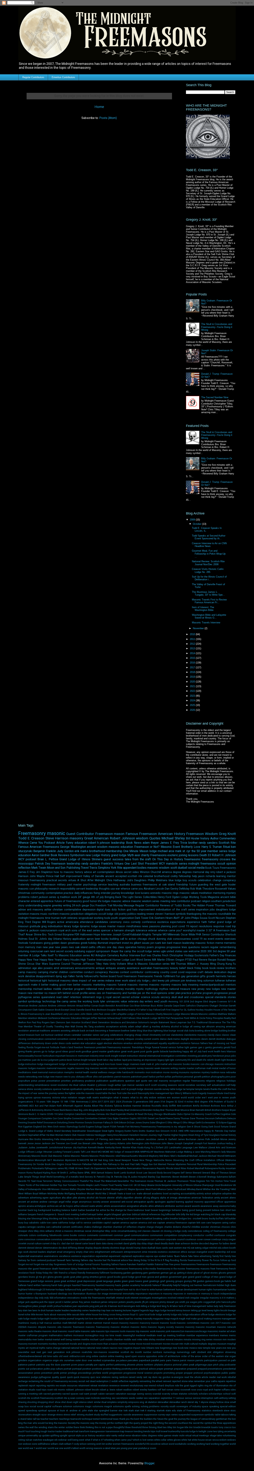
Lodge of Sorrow (136, 1014)
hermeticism (209, 1285)
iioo (70, 1293)
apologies (160, 1201)
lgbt (167, 1059)
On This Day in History (167, 859)
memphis (69, 1072)
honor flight (93, 1289)
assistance (133, 968)
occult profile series (84, 993)
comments (92, 1235)
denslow (30, 976)
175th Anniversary (79, 1101)
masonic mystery (159, 984)
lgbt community (178, 1059)
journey (115, 893)
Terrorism (48, 1181)
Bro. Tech (48, 934)
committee (76, 972)
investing (192, 1055)
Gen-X (190, 1126)
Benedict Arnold (114, 1005)
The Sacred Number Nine (214, 397)
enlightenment (102, 1251)
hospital (118, 1289)
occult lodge (105, 913)
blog (139, 1030)
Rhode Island (173, 1168)
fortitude (54, 1047)
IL (19, 1014)
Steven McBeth (180, 1176)
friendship (182, 884)
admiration (24, 968)
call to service (83, 1222)
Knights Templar (152, 934)
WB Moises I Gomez (58, 1189)
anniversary (67, 968)
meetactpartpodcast (212, 984)
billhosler (170, 1214)
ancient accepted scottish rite (123, 876)
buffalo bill (222, 1218)
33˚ (210, 930)
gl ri (45, 1276)
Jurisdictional (56, 1147)
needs (21, 1076)
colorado (23, 1235)
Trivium (104, 1185)
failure (184, 1256)
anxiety (121, 968)
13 (61, 1101)
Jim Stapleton (44, 872)
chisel (145, 1034)
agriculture (55, 1197)
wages (82, 1097)
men (39, 947)
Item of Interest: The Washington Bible (203, 609)
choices (225, 1226)
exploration (139, 1256)
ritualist (91, 1085)
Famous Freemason (141, 834)
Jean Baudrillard (53, 1014)
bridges (183, 1218)
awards (196, 1206)
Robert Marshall (195, 1168)
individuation (55, 926)
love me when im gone (101, 1318)
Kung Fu (148, 1147)
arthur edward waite (84, 1206)
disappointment (45, 976)
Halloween (86, 934)
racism (205, 947)
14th (66, 1101)
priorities (66, 1080)
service (102, 884)
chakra (87, 1226)
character (24, 901)
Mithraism (230, 1155)
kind (159, 1306)
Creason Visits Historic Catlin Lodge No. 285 (208, 570)
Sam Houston (73, 1022)
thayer (115, 951)
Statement (163, 1022)
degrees (187, 872)
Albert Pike (98, 1105)
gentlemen (154, 1272)
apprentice (230, 1201)
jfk (143, 1302)
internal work (123, 1297)
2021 (193, 686)
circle (114, 1231)
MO (165, 934)
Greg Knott (227, 834)
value (124, 1001)
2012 (193, 643)
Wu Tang (89, 1026)
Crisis (72, 1009)
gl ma (39, 1276)
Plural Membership (207, 1164)
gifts (202, 976)
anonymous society (89, 1201)
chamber (107, 1226)
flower (205, 1260)
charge (150, 1226)
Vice (44, 1189)
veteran (152, 930)
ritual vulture (79, 1085)
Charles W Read (134, 1114)
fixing (97, 893)
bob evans (80, 1218)
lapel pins (127, 1059)
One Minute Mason (135, 851)
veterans (72, 918)
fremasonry (222, 1268)
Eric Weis (48, 1126)
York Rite (116, 867)
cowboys (216, 1239)
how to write (148, 1289)
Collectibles (150, 897)
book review (217, 968)
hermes (198, 1285)
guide (149, 1051)
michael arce (166, 851)
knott (99, 1059)
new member (36, 993)
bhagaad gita (119, 1214)
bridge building (219, 1030)
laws (34, 1310)
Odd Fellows (129, 1018)
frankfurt (141, 1264)
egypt (100, 1043)
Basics (69, 1110)
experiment (114, 1256)
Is (43, 1014)
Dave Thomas (197, 1118)
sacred (125, 997)
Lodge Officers (26, 1151)
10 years (40, 1101)
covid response (187, 972)
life (100, 901)
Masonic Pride (97, 1155)
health (217, 1051)
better (133, 1030)
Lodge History (101, 855)
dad (63, 1243)
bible (233, 897)
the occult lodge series (146, 951)
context (124, 972)
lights (217, 1310)
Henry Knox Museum (118, 1135)
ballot (74, 1210)
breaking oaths (161, 1218)
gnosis (37, 1051)
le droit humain (46, 1310)
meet (34, 1072)
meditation (205, 893)
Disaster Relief (35, 1122)
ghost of (198, 1272)
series (52, 897)
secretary (201, 1085)
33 (209, 855)
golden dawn (59, 943)
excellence (64, 1256)
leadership (118, 842)
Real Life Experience (95, 1168)
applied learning (175, 1201)
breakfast (147, 1218)
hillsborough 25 (36, 1289)
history (204, 838)
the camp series (67, 1001)
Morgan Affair (89, 1018)
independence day (28, 1297)
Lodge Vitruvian (43, 1151)
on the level (149, 993)
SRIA (93, 1172)
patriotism (136, 1076)
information (60, 1297)
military (61, 884)
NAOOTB (84, 1160)
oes (99, 993)
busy (20, 1222)
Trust (111, 1185)
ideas (75, 980)
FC (137, 1009)
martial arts (166, 1064)
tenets (206, 1089)
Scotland (86, 1022)
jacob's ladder (63, 1302)
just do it (104, 1306)
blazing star (24, 1218)
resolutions (205, 926)
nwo (71, 947)
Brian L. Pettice (47, 859)
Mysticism (70, 1160)
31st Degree (167, 1101)
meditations (24, 1072)
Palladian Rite (100, 1164)
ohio (95, 1076)
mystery (231, 893)
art (94, 872)
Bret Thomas (167, 1110)
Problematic (24, 1168)
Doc (92, 905)
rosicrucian (36, 951)
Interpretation (67, 1139)
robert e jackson (226, 872)
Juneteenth (42, 1147)
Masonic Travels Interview (206, 622)
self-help (231, 1085)
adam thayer (151, 842)
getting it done (185, 1272)
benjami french (36, 1214)
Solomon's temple (148, 1022)
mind (101, 989)
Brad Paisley (117, 1110)
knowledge (127, 893)
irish (187, 1297)
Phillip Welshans (157, 880)
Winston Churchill (150, 872)
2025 (193, 705)
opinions (162, 993)
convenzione (113, 1239)
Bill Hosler (193, 838)
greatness (74, 943)
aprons (22, 1206)
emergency (69, 1251)
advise (22, 909)
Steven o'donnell (197, 1176)
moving (174, 1072)
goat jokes (76, 1276)
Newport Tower (130, 1160)
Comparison (34, 1118)
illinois (119, 872)
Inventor (79, 1139)
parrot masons (122, 1076)
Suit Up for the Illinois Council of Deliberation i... (209, 578)
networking (31, 1076)
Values (232, 888)
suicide (158, 1089)
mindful (109, 989)
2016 (193, 662)
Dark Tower (142, 918)
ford (233, 1260)
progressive (221, 993)
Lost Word (91, 1151)
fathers (204, 1043)
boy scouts (189, 880)
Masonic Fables (61, 1155)
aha (64, 1197)
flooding (174, 1260)
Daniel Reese (166, 1118)
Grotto (142, 1130)
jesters (122, 1302)
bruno (205, 1218)
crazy (225, 1239)
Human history (228, 1135)
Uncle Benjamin (163, 1185)
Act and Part (42, 1105)
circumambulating (127, 1231)
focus (216, 1260)
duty (114, 909)
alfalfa (119, 1197)
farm (68, 1260)
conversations (128, 1239)
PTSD (188, 959)
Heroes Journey (148, 1135)
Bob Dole (105, 1110)
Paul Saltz (135, 1164)
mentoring (219, 893)
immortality (129, 1293)
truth (63, 918)
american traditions (40, 1030)
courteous (190, 1239)
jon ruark (155, 943)
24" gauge (84, 897)
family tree (230, 1256)
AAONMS (23, 1105)
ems (91, 1251)
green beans (135, 1281)
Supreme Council (59, 963)
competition (170, 1235)
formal (88, 1264)
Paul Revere (200, 959)
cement (66, 1226)
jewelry (130, 1302)
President (151, 863)
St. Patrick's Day (102, 1176)
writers (149, 1001)
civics (126, 922)
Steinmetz (166, 1176)
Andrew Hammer (132, 1105)
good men (141, 1276)
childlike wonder (200, 1226)
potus (34, 1080)
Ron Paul (31, 1022)
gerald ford (230, 1047)
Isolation (89, 1139)
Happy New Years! (51, 959)
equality (163, 1043)
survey (165, 1089)
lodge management (47, 1064)
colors (32, 1235)
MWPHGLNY (146, 1151)
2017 (193, 667)
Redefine (121, 1168)
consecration (43, 1239)
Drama (131, 1009)
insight (114, 1055)
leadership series (79, 1310)
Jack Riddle (128, 1139)
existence (76, 1256)
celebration (204, 880)
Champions (202, 1005)
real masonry (161, 1080)
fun (178, 976)
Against (78, 1105)
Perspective (177, 1018)
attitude (75, 1030)
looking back (97, 1064)
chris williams (46, 1231)
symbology (34, 1001)
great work (127, 1051)
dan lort (70, 1243)
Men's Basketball (180, 1155)
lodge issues (98, 926)
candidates (101, 922)
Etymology (72, 1126)
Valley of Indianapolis (29, 1189)
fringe (148, 1047)
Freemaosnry (228, 867)
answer (105, 1201)
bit (212, 1214)
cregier (232, 1239)
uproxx (28, 1097)
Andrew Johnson (57, 1005)
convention (62, 1039)
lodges (106, 901)
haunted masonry (105, 1285)
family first (218, 1256)
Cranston (124, 1118)
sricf (123, 1089)
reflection (24, 867)
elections (118, 1043)
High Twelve (164, 1135)
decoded (204, 1243)
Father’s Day (217, 955)
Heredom (134, 1135)
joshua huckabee (63, 1306)
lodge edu (176, 1314)
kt (171, 1306)
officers (101, 947)
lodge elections (216, 1314)
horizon (104, 1289)
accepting (174, 1193)
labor (175, 1306)
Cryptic (133, 1118)
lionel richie (24, 1314)
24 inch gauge (80, 905)
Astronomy (38, 1110)
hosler (232, 884)
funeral (155, 1047)
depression (89, 909)
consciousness (182, 938)
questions (194, 947)
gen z (201, 1047)
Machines (159, 1151)
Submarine (222, 1176)
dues (107, 909)
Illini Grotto (35, 1139)
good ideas (61, 1051)
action (208, 1193)
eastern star (78, 1043)
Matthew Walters (227, 1014)
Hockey (200, 1009)
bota (191, 1030)
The (224, 1022)
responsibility (67, 888)
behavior (176, 1210)
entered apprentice (42, 901)
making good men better (65, 984)
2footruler (127, 1101)
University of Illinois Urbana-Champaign (193, 1185)
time (47, 918)
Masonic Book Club (41, 1155)
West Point (151, 1189)
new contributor (180, 901)
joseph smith (46, 1306)
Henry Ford (164, 897)
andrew (34, 1201)
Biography (94, 1110)
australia (125, 884)
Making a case (192, 1151)
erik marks (81, 851)
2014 (193, 653)
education (81, 842)
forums (96, 1264)
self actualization (216, 1085)
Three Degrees (197, 1181)
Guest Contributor (80, 834)
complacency (185, 1235)
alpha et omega (168, 1197)
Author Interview (130, 955)
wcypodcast (85, 918)
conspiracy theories (107, 972)
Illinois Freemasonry (31, 1014)
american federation (202, 1197)
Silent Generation (100, 1022)
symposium (103, 951)
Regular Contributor (147, 905)
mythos (163, 989)
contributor (137, 972)
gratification (113, 1051)
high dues (230, 1285)
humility (232, 1289)
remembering (228, 947)
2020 (193, 681)
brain (132, 1218)
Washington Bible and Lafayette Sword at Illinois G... (209, 616)
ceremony (115, 922)
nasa (222, 1072)
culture (38, 1243)
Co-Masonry (197, 1114)
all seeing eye (197, 1026)
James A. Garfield (167, 1139)
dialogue (231, 1039)
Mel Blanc (164, 1155)
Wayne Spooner (136, 1189)
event (211, 938)
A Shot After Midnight (91, 880)
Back (62, 1110)
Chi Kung (148, 1114)
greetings (154, 1281)
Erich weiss (59, 1126)
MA (154, 959)
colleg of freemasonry (215, 1231)
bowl (126, 1218)
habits (228, 1281)
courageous (107, 1039)
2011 (193, 639)
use (185, 951)
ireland (180, 1297)
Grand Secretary (62, 1130)
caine (54, 1222)
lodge (153, 851)
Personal (191, 1164)
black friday (194, 968)
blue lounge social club (176, 1030)
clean (233, 1034)
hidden (220, 1285)
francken (131, 1264)
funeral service (168, 1047)
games (193, 1047)
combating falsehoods (49, 1235)
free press (174, 1264)
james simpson (109, 1302)
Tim (208, 1181)
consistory (56, 1239)
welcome (194, 951)
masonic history (73, 872)
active (60, 922)
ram (150, 1080)
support (90, 951)
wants (95, 1097)
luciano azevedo (151, 893)
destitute (221, 1039)
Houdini (208, 1009)
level (204, 1310)
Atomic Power (51, 1110)
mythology (151, 989)
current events (151, 1039)
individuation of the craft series (175, 909)
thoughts (104, 888)
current (46, 1243)
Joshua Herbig (225, 1143)
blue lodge (175, 880)
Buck (31, 1114)
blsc (65, 1218)
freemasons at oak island (159, 884)
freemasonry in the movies (171, 1268)
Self (183, 1172)
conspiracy (229, 880)
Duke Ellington (157, 1122)
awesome (224, 1206)
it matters (229, 1297)
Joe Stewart (84, 1143)
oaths (92, 947)
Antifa (196, 1105)
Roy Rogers (43, 1022)
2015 (193, 658)
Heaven (81, 1135)
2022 (193, 691)
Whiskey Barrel (194, 1189)
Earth (198, 1122)
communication (35, 1039)
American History (171, 834)
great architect (68, 1281)
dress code (65, 1043)
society (38, 1089)
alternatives (184, 1197)
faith (204, 922)
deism (204, 1039)
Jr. (234, 1143)
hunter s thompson (36, 1293)
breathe (174, 1218)
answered (115, 1201)
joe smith (180, 1302)
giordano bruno (26, 1276)
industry (94, 1055)
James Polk (203, 1139)
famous (195, 1043)
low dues (119, 1318)
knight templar (88, 1059)
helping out (187, 1285)
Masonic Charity (154, 1014)
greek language (104, 1281)
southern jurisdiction (223, 901)
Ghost (197, 1126)
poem (150, 947)
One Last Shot (134, 863)
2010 (193, 634)
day (139, 1243)
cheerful (186, 1226)
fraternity (23, 884)
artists (107, 1206)
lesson (186, 1310)
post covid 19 (180, 926)
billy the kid (187, 1214)
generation (192, 976)
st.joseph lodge (134, 1089)
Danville (80, 1009)
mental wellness (98, 1072)
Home (99, 107)
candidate (97, 1222)
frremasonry (92, 1272)
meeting (165, 901)
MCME (105, 1151)
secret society (64, 951)
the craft (222, 1089)
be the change (115, 1210)
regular (214, 947)
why (146, 1097)
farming (76, 1260)
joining (183, 855)
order (171, 993)
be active (101, 1210)
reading (141, 913)
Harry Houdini (71, 959)
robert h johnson (99, 842)
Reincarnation (134, 1168)
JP (182, 918)
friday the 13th (50, 1272)
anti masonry (35, 909)
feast (233, 1043)
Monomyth (40, 1160)
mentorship (25, 989)
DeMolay (184, 888)
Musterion (58, 1160)
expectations (178, 922)
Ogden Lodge (180, 897)
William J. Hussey (198, 963)
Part (168, 1018)
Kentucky (110, 1147)
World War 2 (101, 1193)
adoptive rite (229, 1193)
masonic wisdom (158, 867)
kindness (191, 980)
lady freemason (227, 1306)
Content (102, 1118)
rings (99, 997)
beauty (174, 968)
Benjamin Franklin (44, 851)
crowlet (22, 1243)
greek (84, 943)
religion (206, 901)
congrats (231, 1235)
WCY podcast (27, 859)
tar (184, 1089)
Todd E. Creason (31, 838)
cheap (138, 1034)
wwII (210, 1097)
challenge (96, 1226)
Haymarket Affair (37, 1135)
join (183, 980)
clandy (210, 1034)
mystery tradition (210, 1072)
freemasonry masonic (119, 1047)
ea (205, 938)
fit (156, 1260)
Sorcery (89, 1176)
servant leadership (87, 888)
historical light (38, 980)
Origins (60, 1164)
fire (152, 1260)
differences (24, 1043)
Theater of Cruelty (43, 1026)
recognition (175, 1080)
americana (72, 922)
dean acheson (182, 1243)
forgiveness (60, 1264)
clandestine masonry (195, 1034)
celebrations (116, 1034)
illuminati (103, 943)
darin (98, 1243)
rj (103, 997)
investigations (159, 1297)
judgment (53, 1059)
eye (156, 1256)
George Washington (73, 847)
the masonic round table (94, 1093)
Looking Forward (62, 1151)
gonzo (102, 1276)
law (30, 1310)
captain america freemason (172, 1222)
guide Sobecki (160, 1051)
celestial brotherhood (156, 876)
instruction (132, 1055)
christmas (24, 893)
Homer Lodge (120, 959)
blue (145, 1030)
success (117, 859)
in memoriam (82, 1055)
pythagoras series (29, 997)
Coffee (216, 1114)
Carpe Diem (179, 1005)
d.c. (59, 1243)
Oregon (179, 959)
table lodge (176, 1089)
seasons (172, 1085)
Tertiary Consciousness (66, 1181)
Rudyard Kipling (42, 1172)
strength (130, 930)
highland (23, 1289)
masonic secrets (99, 1068)
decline (194, 1243)
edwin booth (229, 1247)
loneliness (84, 1064)
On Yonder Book (42, 1164)
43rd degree (201, 1101)
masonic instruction (225, 1064)
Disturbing (62, 1122)
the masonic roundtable (216, 913)
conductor (198, 1235)
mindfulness (133, 926)
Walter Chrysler (77, 1189)
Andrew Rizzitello (151, 1105)
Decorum (210, 1118)
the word (132, 1093)
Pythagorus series (54, 1168)
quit (138, 1080)
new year (48, 947)
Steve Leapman (178, 1022)
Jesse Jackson (42, 1143)
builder (232, 1218)
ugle (163, 951)
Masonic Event (170, 847)
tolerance (141, 930)
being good (188, 1210)
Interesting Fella (50, 1139)
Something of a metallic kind (68, 1176)
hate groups (64, 1285)
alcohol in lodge (180, 1026)
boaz (71, 1218)
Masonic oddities (208, 1014)
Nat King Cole (106, 1160)
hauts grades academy (127, 1285)
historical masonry (59, 980)
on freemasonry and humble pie (121, 993)
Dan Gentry (171, 888)
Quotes (154, 838)
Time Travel (230, 1181)
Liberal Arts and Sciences (222, 1147)
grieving (170, 1281)
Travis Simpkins (99, 867)
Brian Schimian (142, 1005)
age (34, 968)
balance (66, 1210)
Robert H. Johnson (224, 855)
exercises (230, 938)
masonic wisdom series (145, 901)
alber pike (71, 1197)
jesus (227, 1055)
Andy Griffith (169, 1105)
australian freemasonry (155, 968)
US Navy (141, 1185)
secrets (62, 880)
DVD (144, 1118)
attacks (144, 1206)
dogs (122, 1247)
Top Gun (62, 1185)
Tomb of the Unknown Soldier (41, 1185)
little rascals (73, 1314)
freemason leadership (65, 863)
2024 (193, 700)
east (171, 1247)
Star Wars (42, 963)
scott (154, 1085)
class (218, 1034)
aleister (111, 1197)
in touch (215, 1293)
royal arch (64, 930)
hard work (207, 1051)
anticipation (140, 1201)
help (194, 876)
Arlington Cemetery (107, 955)
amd (56, 968)
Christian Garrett (227, 1005)
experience (193, 922)
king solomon (205, 980)
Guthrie (191, 1009)
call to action (128, 938)
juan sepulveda (81, 1306)
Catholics (191, 1005)
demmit (22, 1247)
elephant (51, 1251)
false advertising (202, 1256)
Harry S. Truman (211, 847)
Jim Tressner (58, 1143)
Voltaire (121, 963)
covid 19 (197, 938)
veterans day (136, 1001)
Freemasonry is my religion (171, 1126)
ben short (225, 1210)
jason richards (206, 876)
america (167, 872)
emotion (138, 1043)
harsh (54, 1285)
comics (82, 1235)
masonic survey (135, 1068)
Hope (97, 934)
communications (140, 1235)
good (86, 901)
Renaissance (149, 1168)
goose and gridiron (157, 1276)
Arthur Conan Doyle (94, 1005)
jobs (233, 1055)
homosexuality (26, 1055)
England (37, 1126)
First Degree (172, 1009)
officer (88, 1076)
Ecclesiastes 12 (210, 1122)
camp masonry (27, 972)
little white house (89, 1314)
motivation (156, 1072)
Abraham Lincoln (154, 888)
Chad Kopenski (118, 1114)
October (197, 524)
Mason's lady (218, 1151)
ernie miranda (149, 1251)
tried (226, 1093)
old (116, 913)
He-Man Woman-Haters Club (61, 1135)
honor (93, 901)
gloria (50, 1276)
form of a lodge (75, 1264)
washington (106, 1097)
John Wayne (37, 876)
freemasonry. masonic (198, 1268)
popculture (24, 1080)
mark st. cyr (182, 851)
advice (88, 872)
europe (192, 1251)
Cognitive (225, 1114)
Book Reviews (60, 855)
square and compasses (107, 1089)
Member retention (27, 1018)
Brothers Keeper (220, 1110)
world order (194, 1097)
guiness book (212, 1281)
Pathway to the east (118, 1164)
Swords (22, 1181)
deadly (164, 1243)
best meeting (72, 1214)
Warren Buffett (102, 1189)
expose (149, 1256)
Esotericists (202, 955)
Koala (140, 1147)
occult (221, 863)
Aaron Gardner (41, 855)
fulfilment (104, 1272)
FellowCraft (159, 1009)
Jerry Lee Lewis (71, 1014)
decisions (195, 1039)
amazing (220, 1026)
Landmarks (175, 1147)
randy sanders (90, 863)
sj (58, 897)
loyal (127, 1318)
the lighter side (73, 1093)
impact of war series (92, 980)
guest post (139, 1051)
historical (23, 980)
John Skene (167, 1143)
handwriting (175, 1051)
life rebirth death (212, 1059)
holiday (92, 943)
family (79, 976)
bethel (83, 1214)
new (88, 855)
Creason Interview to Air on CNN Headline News (209, 545)
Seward (206, 1172)
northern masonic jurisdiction (66, 913)
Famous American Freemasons (38, 847)
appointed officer (214, 1201)
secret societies (186, 1085)
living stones (123, 1314)
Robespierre (211, 1168)
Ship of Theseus (220, 1172)
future (193, 884)
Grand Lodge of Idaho (41, 1130)
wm (169, 1097)
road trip (230, 926)
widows (161, 1097)
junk (97, 1306)
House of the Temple (224, 1009)
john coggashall (206, 1302)
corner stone (76, 1039)
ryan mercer (128, 1085)
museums (184, 1072)
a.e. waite (137, 1193)
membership (114, 851)
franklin (150, 1264)
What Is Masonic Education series (148, 963)
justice (62, 1059)
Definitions (221, 1118)
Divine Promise (76, 1122)
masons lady (179, 984)
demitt (212, 1039)
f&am (177, 1256)
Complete (46, 1118)
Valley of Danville (93, 876)
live (100, 1314)
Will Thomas (178, 963)
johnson (175, 980)
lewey (210, 1310)
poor (233, 1076)
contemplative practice (59, 893)
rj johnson (101, 1085)
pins (227, 1076)
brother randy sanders (203, 842)
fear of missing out (218, 1043)
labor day (108, 1059)
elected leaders (37, 1251)
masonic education (121, 847)
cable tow (45, 1222)
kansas (113, 1306)
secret (127, 872)
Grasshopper (94, 1130)
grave (57, 1281)
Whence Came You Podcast (36, 842)
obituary (80, 1076)
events (219, 938)
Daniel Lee (153, 1118)
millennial (91, 989)
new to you (69, 1076)
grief (162, 1281)
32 (176, 1101)
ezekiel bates (166, 1256)
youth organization (122, 918)
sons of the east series (86, 930)
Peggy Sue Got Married (153, 1164)
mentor (231, 876)
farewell (61, 1260)
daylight (185, 1039)
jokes (35, 1306)
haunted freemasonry (83, 1285)
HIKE (181, 1130)
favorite (98, 1260)
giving (47, 943)
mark (142, 1064)
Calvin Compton (65, 1114)
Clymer (187, 1114)
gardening (136, 1272)
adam (131, 1026)
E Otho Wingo (188, 1122)
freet (212, 1268)
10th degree (53, 1101)
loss (107, 1064)
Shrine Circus (26, 963)
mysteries (195, 1072)
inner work (121, 980)
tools (195, 1093)
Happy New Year (28, 959)
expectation (88, 1256)
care (203, 1222)
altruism (210, 1026)
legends (144, 1310)
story (21, 905)
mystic (140, 989)
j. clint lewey (157, 980)
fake (190, 1256)
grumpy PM (190, 1281)
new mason (56, 1076)
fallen (71, 976)
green (125, 1281)
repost (194, 926)
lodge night (43, 1318)
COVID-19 (52, 1114)
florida (29, 1047)
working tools (102, 918)
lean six (110, 1310)
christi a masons (64, 1231)
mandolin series (176, 863)
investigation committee (174, 1055)
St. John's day (43, 938)
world (184, 1097)
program (208, 993)
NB (91, 1160)
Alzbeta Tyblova (113, 1105)
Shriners (97, 859)
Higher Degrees (179, 1135)
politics (131, 913)
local (147, 1314)
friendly (81, 1272)
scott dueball (178, 867)
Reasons (111, 1168)
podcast (196, 901)
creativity (119, 1039)
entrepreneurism (132, 1251)
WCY (162, 863)
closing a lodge (172, 1231)
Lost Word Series (140, 959)
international (153, 1055)
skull (174, 997)
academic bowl (160, 1193)
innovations (73, 1297)
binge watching (202, 1214)
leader (57, 1310)
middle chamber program (69, 989)
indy (41, 1297)
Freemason (104, 834)
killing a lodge (148, 1306)
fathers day (87, 1260)
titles (177, 1093)
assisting (65, 1030)
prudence (90, 1080)
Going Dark (207, 1126)
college (232, 1231)
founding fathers (110, 1264)
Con (55, 1118)
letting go (196, 1310)
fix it (159, 1260)
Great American (96, 838)
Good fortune (221, 1126)
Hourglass (214, 1135)
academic (99, 1026)
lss (131, 1318)
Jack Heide (115, 1139)
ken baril (167, 943)
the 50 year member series (210, 851)
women (176, 1097)
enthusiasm (117, 1251)
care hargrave (213, 1222)
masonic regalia (65, 1068)
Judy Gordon (65, 851)
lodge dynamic (81, 926)
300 (209, 951)
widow (152, 1097)
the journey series (54, 1093)
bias (129, 1214)
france (122, 1264)
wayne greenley (52, 905)
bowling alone (202, 1030)
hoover (38, 1055)
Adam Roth (55, 1105)
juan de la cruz (40, 1059)
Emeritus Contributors (63, 77)
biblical (136, 1214)
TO (28, 1181)
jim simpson (152, 1302)
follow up (225, 1260)
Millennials (174, 934)
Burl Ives (146, 955)
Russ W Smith (58, 1172)
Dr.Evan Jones (134, 1122)
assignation (133, 1206)
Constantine (91, 1118)
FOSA (113, 1126)
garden (127, 1272)
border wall (100, 1218)
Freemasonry (32, 833)
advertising (36, 1197)
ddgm (150, 1243)
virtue (64, 1097)
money (119, 989)
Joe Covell (71, 1143)
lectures (127, 1310)
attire (151, 1206)
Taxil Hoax (36, 1181)
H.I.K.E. (174, 1130)
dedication (220, 972)
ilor (99, 1293)
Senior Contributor (213, 934)
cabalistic (34, 1222)
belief (182, 968)
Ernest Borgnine (64, 934)
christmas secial (82, 1231)
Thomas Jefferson (82, 963)
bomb (90, 1218)
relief (66, 997)
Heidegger (100, 1135)
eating (198, 1247)
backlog (56, 1210)
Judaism (23, 1147)
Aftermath (68, 1105)
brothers (231, 968)
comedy (136, 922)
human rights (206, 1289)
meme (219, 943)
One (53, 1164)
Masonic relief (113, 1155)
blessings (37, 1218)
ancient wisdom (97, 847)
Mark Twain (38, 867)
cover (200, 1239)
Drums (145, 1122)
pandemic (108, 1076)
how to (58, 872)
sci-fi (147, 1085)
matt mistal (212, 1068)
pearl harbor (148, 1076)
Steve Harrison (57, 838)
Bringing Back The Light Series (123, 897)
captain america (120, 1222)
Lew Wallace (200, 1147)
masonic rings (170, 893)
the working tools (88, 1001)
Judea (31, 1147)
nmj (212, 872)
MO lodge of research (122, 1151)
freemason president (95, 1047)
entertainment (150, 1043)
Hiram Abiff (172, 918)
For (181, 1009)
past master (74, 884)
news (145, 926)
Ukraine (151, 1185)
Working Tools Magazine (204, 897)
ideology (62, 1293)
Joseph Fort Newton (205, 1143)
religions (210, 1080)
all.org (146, 1197)
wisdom (142, 838)
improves (178, 1293)
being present (203, 1210)
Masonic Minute (189, 1014)
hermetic (221, 976)
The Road (94, 1181)
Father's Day (145, 1009)
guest (107, 859)
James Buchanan (187, 1139)
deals (171, 1243)
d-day (53, 1243)
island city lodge (139, 980)
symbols (181, 913)
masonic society (117, 1068)
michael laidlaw (42, 989)
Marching (206, 1151)
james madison (92, 1302)
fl (163, 1260)
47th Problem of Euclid (221, 1101)
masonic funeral (116, 984)
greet (145, 1281)
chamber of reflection (124, 1226)
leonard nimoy (174, 1310)
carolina (40, 1226)
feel (104, 1260)
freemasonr (122, 1268)
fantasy (22, 1260)
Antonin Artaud (75, 1005)
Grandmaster (79, 1130)
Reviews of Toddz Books (175, 905)
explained (126, 1256)
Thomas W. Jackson (165, 1181)
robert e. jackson (28, 930)
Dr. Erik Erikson (118, 1122)
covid (173, 972)
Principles (218, 1018)
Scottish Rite (227, 842)
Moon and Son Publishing (63, 867)
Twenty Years (121, 1185)
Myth (130, 855)
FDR (77, 934)
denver (38, 1247)
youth (163, 1001)
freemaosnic (145, 976)
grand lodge (118, 855)
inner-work (104, 1055)
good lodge (127, 1276)
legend (135, 1310)
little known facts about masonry (48, 1314)
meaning (193, 984)
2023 (193, 695)
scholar (135, 997)
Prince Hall (52, 876)
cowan (207, 1239)
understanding (33, 905)
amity (217, 1197)
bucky (212, 1218)
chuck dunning (157, 938)
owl (100, 1076)
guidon (200, 1281)
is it (222, 1297)
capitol (107, 1222)
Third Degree (33, 922)
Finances (230, 955)
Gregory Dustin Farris (126, 1130)
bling (45, 1218)
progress (160, 947)
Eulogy (98, 1126)
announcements (85, 968)
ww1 (204, 1097)
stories (232, 997)
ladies (210, 1306)
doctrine (114, 1247)
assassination (118, 1206)
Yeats (120, 1193)
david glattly (129, 1243)
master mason (116, 926)
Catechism (80, 1114)
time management (159, 1093)
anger (75, 1201)
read (59, 997)
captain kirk (194, 1222)
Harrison (23, 876)
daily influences (83, 893)
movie (166, 1072)
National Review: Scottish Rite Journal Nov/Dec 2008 (208, 563)
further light (183, 1047)
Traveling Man (62, 1026)
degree (177, 872)
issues (145, 943)
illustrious (91, 1293)
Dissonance (50, 1122)
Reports (161, 1168)
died (64, 1247)
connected (50, 1039)
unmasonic (113, 1001)
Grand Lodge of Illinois (74, 859)
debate (209, 972)
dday (144, 1243)
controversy (152, 972)
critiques (129, 1039)
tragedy (202, 1093)
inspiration (202, 909)
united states (174, 951)
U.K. (131, 1185)
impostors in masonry (161, 1293)
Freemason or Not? (147, 847)
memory (30, 947)
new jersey (198, 989)
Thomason (183, 1181)
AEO (31, 1105)
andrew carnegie (48, 1201)
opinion (231, 863)
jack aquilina (32, 1302)
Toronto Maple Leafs (88, 1185)
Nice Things (145, 1160)
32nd (180, 1101)
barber (81, 1210)
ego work (23, 1251)
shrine (30, 1089)
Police (221, 1164)
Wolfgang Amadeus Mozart (79, 1193)
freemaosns (202, 1264)
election (108, 1043)
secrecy (165, 997)
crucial (30, 1243)
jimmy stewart (167, 1302)
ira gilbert (135, 943)
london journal (66, 1318)
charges (159, 1226)
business (136, 884)
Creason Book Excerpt (57, 1009)
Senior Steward (193, 1172)
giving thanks (25, 1051)
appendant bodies (135, 867)
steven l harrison (165, 913)
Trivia (183, 842)
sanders (140, 1085)
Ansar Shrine (33, 934)
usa (112, 888)
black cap (220, 1214)
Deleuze (231, 1118)
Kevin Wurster (122, 1147)
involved (172, 1297)
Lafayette (121, 1014)
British (208, 1110)
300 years (154, 1101)
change (217, 880)
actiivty (200, 1193)
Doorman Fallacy (102, 1122)
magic (126, 1064)
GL (185, 1009)
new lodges (213, 989)
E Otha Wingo (172, 1122)
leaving (118, 1310)
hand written (34, 1285)
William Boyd (31, 1193)
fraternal (159, 1264)
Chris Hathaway (116, 880)
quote (144, 1080)
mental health (82, 1072)
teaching (113, 884)
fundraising (116, 1272)
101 (181, 1001)
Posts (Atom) (108, 118)
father (212, 922)
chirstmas (215, 1226)
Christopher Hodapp (181, 955)
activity (123, 1026)
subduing (79, 951)
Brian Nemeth (197, 1110)
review (150, 913)
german (164, 1272)
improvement (147, 909)
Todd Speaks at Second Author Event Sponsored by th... (208, 537)
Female (121, 1126)
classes (146, 1231)
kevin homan (73, 1059)
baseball (90, 1210)
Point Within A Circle (194, 1018)
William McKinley (48, 1193)
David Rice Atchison (96, 1009)
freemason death (48, 1268)
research (54, 888)
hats (135, 909)
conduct (89, 972)
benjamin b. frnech (54, 1214)
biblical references (151, 1214)
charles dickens (172, 1226)
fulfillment (169, 976)
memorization (56, 1072)
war (117, 888)
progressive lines (177, 947)
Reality (227, 1018)
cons (21, 1239)
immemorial (115, 1293)
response (218, 926)
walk (88, 1097)
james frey (77, 1302)
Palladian (87, 1164)
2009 (193, 519)
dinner (81, 1247)
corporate (170, 1239)
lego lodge (161, 1310)
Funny (69, 842)
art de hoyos (66, 1206)
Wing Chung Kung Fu (223, 963)
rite (70, 1085)
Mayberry (154, 1155)
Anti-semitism (184, 1105)
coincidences (195, 1231)
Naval (118, 1160)
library (67, 926)
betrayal (91, 1214)
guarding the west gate (212, 884)
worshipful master (194, 930)
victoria (56, 1097)
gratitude (35, 926)
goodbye (86, 1051)
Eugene (90, 1126)
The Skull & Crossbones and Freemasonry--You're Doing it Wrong (216, 327)
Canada (168, 1005)
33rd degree (209, 1001)
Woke (61, 1193)
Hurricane (23, 1139)
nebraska (231, 1072)
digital (100, 909)
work (74, 897)
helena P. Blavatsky (162, 1285)
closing (22, 1039)
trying (21, 1097)
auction (180, 1206)
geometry (218, 1047)
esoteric (172, 855)
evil (228, 1251)
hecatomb (146, 1285)
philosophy (41, 888)
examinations (51, 1256)
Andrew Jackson (38, 1005)
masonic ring (82, 1068)
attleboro (159, 1206)
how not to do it (132, 1289)
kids (138, 1306)
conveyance (143, 1239)
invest (125, 943)
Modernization (26, 1160)
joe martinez (24, 1059)
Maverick (143, 1155)
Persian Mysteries (176, 1164)
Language (187, 1147)
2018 (193, 672)
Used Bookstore (223, 1185)
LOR (113, 1014)
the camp (125, 951)
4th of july (97, 897)
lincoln (223, 1310)
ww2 (157, 1001)
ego (65, 976)
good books (114, 1276)
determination (50, 1247)
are (57, 1206)
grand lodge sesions (41, 1281)
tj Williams (186, 1093)
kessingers (129, 1306)
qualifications (117, 1080)
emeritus (128, 1043)
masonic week (152, 1068)
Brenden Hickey (151, 1110)
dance (163, 1039)
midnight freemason (43, 884)
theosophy (143, 1093)
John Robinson (152, 1143)
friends (158, 976)
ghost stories (210, 1272)
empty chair (82, 1251)
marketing (99, 984)
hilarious (231, 1051)
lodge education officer (195, 1314)
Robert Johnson (122, 838)
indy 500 (48, 1297)
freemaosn (130, 976)
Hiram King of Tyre (198, 1135)
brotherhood (97, 851)
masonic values (188, 893)
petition (206, 1076)
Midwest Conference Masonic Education (60, 1018)
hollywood (70, 1289)
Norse (168, 1160)
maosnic (87, 984)
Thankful (84, 1181)
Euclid (82, 1126)
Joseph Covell (120, 934)
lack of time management (192, 1306)
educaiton (90, 1043)
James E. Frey (169, 842)
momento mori (142, 1072)
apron (90, 938)
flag (167, 1260)
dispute (97, 1247)
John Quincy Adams (114, 1143)
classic (225, 1034)
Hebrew (90, 1135)
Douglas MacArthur (117, 1009)
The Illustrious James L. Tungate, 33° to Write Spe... (208, 593)
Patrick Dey (42, 863)
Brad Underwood (133, 1110)
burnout (49, 1034)
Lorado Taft (78, 1151)
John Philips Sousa (196, 918)
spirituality (88, 1089)
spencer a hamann (112, 930)
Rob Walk (196, 888)
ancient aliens (228, 1197)
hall (234, 1281)
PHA (198, 934)
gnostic (58, 1276)
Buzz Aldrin (157, 1005)
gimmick (231, 1272)
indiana (109, 980)
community (38, 893)
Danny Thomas (181, 1118)
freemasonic (192, 859)
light (223, 1059)
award (187, 1206)
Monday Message (124, 905)
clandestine (177, 1034)
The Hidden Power (202, 905)
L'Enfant (158, 1147)
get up (172, 1272)
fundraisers (36, 943)
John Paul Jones (101, 1014)
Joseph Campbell (183, 1143)
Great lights (108, 1130)
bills (178, 1214)
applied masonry (194, 1201)
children (63, 972)
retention (75, 997)
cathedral (56, 1226)
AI (235, 1001)
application (79, 938)
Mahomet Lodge (174, 1151)
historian (50, 1289)
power (41, 1080)
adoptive (216, 1193)
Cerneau (91, 1114)
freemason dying (68, 1268)
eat (192, 1247)
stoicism (148, 1089)
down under (51, 1043)
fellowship (185, 876)
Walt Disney (76, 1026)
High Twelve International (96, 959)
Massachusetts (129, 1155)
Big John (83, 1110)
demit (233, 1243)
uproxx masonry (42, 1097)
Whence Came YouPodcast (171, 1189)
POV (163, 1018)
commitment (106, 1235)
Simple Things (31, 1176)
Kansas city (70, 1147)
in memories (190, 1293)
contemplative (72, 909)
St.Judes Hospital (137, 1176)
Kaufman (82, 1147)
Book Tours (212, 867)
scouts (155, 997)
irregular (194, 1297)
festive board (108, 976)
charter (53, 972)
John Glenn (86, 1014)
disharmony (37, 1043)
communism (156, 1235)
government (175, 1276)
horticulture (49, 1055)
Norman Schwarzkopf (109, 1018)
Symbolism (77, 855)
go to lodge (47, 1051)
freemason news (106, 1268)
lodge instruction (27, 1064)
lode (152, 1314)
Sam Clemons (57, 1022)
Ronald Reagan (226, 959)
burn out (39, 1034)
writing (67, 905)
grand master (99, 1051)
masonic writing (169, 1068)
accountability (188, 1193)
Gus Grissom (162, 1130)
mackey (138, 1318)
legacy (161, 1059)
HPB (186, 1130)
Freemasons (158, 855)
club (169, 938)
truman (55, 918)
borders (111, 1218)
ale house (100, 1197)
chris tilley (33, 1231)
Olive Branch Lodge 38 (148, 1018)
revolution (62, 1085)
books (105, 938)
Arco (223, 1105)
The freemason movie (142, 1181)
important (115, 943)
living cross (109, 1314)
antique (100, 968)
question (130, 1080)
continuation (85, 1239)
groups (179, 1281)
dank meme (173, 1039)
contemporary (70, 1239)
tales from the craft (138, 859)
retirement (88, 997)
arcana (30, 1206)
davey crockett (115, 1243)
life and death (194, 1059)
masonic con (26, 888)
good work (75, 1051)
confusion (219, 1235)
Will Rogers (49, 922)
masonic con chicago (202, 1064)
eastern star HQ (182, 1247)
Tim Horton (216, 1181)
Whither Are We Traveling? (217, 1189)
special (209, 997)
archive (51, 1206)
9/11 (230, 1001)
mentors (231, 984)
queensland (48, 997)
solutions (47, 1089)
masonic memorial (46, 1068)
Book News (134, 842)
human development (187, 1289)
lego (151, 1310)
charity (145, 855)
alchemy (165, 1026)
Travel (85, 867)
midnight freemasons (202, 863)
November (199, 628)
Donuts (88, 1122)
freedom (78, 1047)
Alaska (87, 1105)
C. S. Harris (40, 1114)
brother (232, 1030)
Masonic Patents (80, 1155)
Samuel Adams (105, 1172)
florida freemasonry (190, 1260)
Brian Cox (128, 1005)
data (104, 1243)
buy (26, 1222)
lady (216, 1306)
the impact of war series (31, 1093)
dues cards (162, 1247)
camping (43, 972)
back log (32, 1210)
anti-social (127, 1201)
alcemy (82, 1197)
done (144, 1247)
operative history (135, 947)
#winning (173, 1001)
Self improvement (71, 876)
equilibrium (174, 1043)
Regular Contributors (33, 77)
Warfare (90, 1189)
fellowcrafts (91, 976)
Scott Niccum (216, 918)
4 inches (189, 1101)
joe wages (191, 1302)
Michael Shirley (173, 838)
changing (129, 1034)
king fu (165, 1306)
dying (59, 976)
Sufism (232, 1176)
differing (72, 1247)
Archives (215, 1105)
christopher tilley (101, 1231)
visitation (72, 1097)
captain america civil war (143, 1222)
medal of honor (227, 1068)
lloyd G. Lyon (137, 1314)
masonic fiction (204, 943)
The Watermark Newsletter (115, 1181)
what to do (136, 1097)
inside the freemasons (93, 1297)
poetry (123, 913)
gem (145, 1272)
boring (119, 1218)
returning (23, 951)
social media (196, 867)
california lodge (66, 1222)
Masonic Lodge (171, 1014)
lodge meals (30, 1318)
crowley (139, 1039)
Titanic (21, 1185)
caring (225, 1222)
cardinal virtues (62, 1034)
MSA (137, 1151)
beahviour (139, 1210)
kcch (120, 1306)
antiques (111, 968)
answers (55, 1030)
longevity (79, 1318)
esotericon (174, 1251)
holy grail (82, 1289)
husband (52, 1293)
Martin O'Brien (165, 959)
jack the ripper (47, 1302)
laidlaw (117, 1059)
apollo (150, 1201)
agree (45, 1197)
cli (161, 1231)
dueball (151, 1247)
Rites (183, 1168)
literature (231, 1059)
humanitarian (220, 1289)
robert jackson (39, 897)
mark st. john (153, 1064)
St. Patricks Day (119, 1176)
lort (87, 1318)
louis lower (116, 1064)
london (54, 1318)
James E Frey (26, 872)
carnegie (31, 1226)
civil (139, 1231)
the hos (232, 1089)
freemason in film (87, 1268)
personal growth (192, 1076)
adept (138, 1026)
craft (200, 972)
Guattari (150, 1130)
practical (51, 880)
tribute (219, 1093)
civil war (165, 1034)
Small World (46, 1176)
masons (34, 913)
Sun (189, 1022)
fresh (32, 1272)
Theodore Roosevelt (214, 888)
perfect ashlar (163, 1076)
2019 (193, 676)
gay (183, 976)
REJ (67, 1168)
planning (166, 926)
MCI (100, 1151)
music (43, 913)
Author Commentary (223, 838)
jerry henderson (215, 1055)
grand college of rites (207, 1276)
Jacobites (150, 1139)
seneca (22, 1089)
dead (157, 1243)
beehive (125, 1030)
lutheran (220, 980)
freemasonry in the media (142, 1268)
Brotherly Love (190, 847)
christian (58, 909)
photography (218, 1076)
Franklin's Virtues (112, 863)
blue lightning (155, 1030)
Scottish (131, 1172)
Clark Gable (38, 1009)
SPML (87, 1172)
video (135, 872)
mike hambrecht (125, 1072)
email (59, 1251)
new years (61, 947)
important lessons (65, 1055)
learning (221, 876)
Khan (133, 1147)
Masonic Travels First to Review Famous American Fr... (209, 601)
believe (215, 1210)
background (44, 1210)
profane (197, 993)
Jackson (139, 1139)
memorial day (201, 872)
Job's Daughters (137, 880)
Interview (106, 934)
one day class (115, 947)
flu (211, 1260)
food (120, 976)
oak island (81, 947)
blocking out (55, 1218)
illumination (79, 1293)
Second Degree (171, 1172)
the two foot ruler (117, 1093)
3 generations (140, 1101)
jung (91, 1306)
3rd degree (219, 951)
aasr (137, 855)
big (163, 1214)
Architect (205, 1105)
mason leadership (184, 943)
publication (102, 1080)
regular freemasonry (194, 1080)
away (215, 1206)
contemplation (106, 872)
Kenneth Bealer (96, 1147)
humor (21, 1293)
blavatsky (231, 1214)
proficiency (78, 1080)
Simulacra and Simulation (124, 1022)
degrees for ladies (219, 1243)
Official (220, 1160)
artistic (99, 1206)
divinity (106, 1247)
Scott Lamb (120, 1172)
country (164, 972)
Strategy (211, 1176)
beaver (154, 1210)
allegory (155, 1197)
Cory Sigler (113, 1118)
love (137, 893)
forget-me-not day (43, 1264)
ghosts (222, 1272)
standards (220, 997)
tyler (102, 1001)
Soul (31, 938)
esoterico (162, 1251)
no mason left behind (57, 993)
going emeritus (90, 1276)
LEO (166, 1147)
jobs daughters (219, 909)
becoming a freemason (107, 1030)
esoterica (163, 922)
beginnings (165, 1210)
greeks (117, 1281)
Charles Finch (160, 955)
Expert (106, 1126)
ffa (108, 1260)
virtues (72, 880)
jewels (137, 1302)
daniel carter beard (85, 1243)
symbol (22, 1001)
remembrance (42, 1085)
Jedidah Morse (219, 1139)
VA (234, 1185)
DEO (139, 1118)
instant (122, 1055)
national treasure (179, 989)
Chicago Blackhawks (165, 1114)
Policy (209, 1018)
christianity (155, 1034)
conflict (209, 1235)
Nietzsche (159, 1160)
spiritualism (76, 1089)
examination (36, 1256)
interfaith (110, 1297)
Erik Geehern (157, 918)
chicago (142, 938)
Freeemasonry (148, 1126)
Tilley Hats (102, 963)
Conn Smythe (64, 1118)
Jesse (30, 1143)
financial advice (119, 1260)
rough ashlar (114, 1085)
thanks (214, 1089)
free (166, 1264)
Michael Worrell (216, 1155)
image (105, 1293)
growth (210, 976)
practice (186, 993)
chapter (141, 1226)
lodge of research (68, 1064)
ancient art (24, 1201)
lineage (232, 1310)
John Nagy (97, 1143)
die (60, 1247)
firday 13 (145, 1260)
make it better (40, 984)
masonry (76, 838)
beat (147, 1210)
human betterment (165, 1289)
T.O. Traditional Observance (206, 1022)
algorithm (128, 1197)
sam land (49, 951)
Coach (208, 1114)
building (114, 938)
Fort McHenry (132, 1126)
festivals (23, 943)
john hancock (223, 1302)
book (205, 968)
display (89, 1247)
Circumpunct (25, 1009)
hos (111, 1289)
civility (174, 876)
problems (24, 897)
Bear (75, 1110)
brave (139, 1218)
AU (92, 955)
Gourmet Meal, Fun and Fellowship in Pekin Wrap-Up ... (209, 553)
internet (135, 1297)
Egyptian (28, 1126)
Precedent (230, 1164)
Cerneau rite (102, 1114)
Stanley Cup (154, 1176)
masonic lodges (27, 1068)
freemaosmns (188, 1264)
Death (203, 855)
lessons (193, 855)
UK (135, 1185)
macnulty (147, 1318)
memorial (43, 1072)
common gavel (122, 1235)
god (129, 909)
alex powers (45, 968)
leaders (66, 1310)
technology (49, 1001)
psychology (90, 884)
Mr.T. (49, 1160)
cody (184, 1231)
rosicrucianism (48, 930)
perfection (177, 1076)
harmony (46, 1285)
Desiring (22, 1122)
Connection (78, 1118)
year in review (221, 1097)
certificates (77, 1226)
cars (48, 1226)
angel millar (65, 1201)
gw (222, 1281)
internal (143, 1055)
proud (232, 993)
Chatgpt (213, 1005)
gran (184, 1276)
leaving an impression (145, 1059)
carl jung (104, 1034)
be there (128, 1210)
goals (66, 1276)
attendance (87, 922)
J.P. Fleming (101, 1139)
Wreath (113, 1193)
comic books (70, 1235)
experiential (102, 1256)
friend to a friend (68, 1272)
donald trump (133, 1247)
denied (30, 1247)
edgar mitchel (209, 1247)
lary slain (23, 1310)
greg (44, 926)
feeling (22, 1047)
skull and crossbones (191, 997)
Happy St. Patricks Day (216, 1130)
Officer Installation (205, 1160)
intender (106, 893)
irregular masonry (209, 1297)
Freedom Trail (104, 905)
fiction (122, 909)
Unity (113, 963)
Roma (29, 1172)
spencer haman (61, 1089)
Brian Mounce (182, 1110)
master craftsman (196, 1068)
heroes (231, 976)
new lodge (43, 1076)
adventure (23, 1197)
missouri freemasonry (31, 880)
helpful (177, 1285)
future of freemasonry (68, 901)
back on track (87, 1030)
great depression (86, 1281)
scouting (162, 1085)
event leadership (217, 1251)
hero (223, 1051)
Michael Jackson (198, 1155)
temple (198, 1089)
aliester (138, 1197)
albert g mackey (151, 1026)
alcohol (90, 1197)
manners (134, 1064)
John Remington (135, 1143)
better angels (104, 1214)
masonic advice (120, 901)
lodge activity (163, 1314)
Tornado (72, 1185)
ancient (224, 897)
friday (39, 1272)
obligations (91, 913)
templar (190, 1089)
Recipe (212, 959)
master (182, 1068)
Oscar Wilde (188, 934)
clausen (155, 1231)
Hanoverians (196, 1130)
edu (220, 1247)
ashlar (48, 909)
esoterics (185, 1043)
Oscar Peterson (73, 1164)
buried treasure (26, 1034)
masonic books (181, 1064)
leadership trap (97, 1310)
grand (191, 1276)
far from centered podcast (41, 1260)
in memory (204, 1293)
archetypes (40, 1206)
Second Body (155, 1172)
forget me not (25, 1264)
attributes (170, 1206)
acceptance (112, 1026)
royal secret (113, 997)
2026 (193, 710)
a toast (127, 1193)
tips (172, 1093)
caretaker (76, 1034)
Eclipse (223, 1122)
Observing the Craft (183, 1160)
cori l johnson (157, 1239)
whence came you (132, 888)
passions (154, 926)
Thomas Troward (225, 905)
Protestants (38, 1168)
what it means (121, 1097)
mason (119, 834)
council (181, 1239)
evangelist (201, 1251)
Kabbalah (136, 934)
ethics (184, 1251)
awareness (206, 1206)
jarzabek (202, 1055)
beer (97, 938)
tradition (65, 897)
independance (228, 1293)
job (167, 980)
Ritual (226, 847)
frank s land (66, 1047)
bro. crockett (194, 1218)
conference (149, 922)
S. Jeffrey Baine (75, 1172)
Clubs (180, 1114)
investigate (145, 1297)
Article (60, 842)
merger (112, 1072)
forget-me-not (41, 1047)
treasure (211, 1093)
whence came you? (170, 930)
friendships (138, 1047)
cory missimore (92, 1039)
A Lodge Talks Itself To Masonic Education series (59, 955)
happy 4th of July (191, 1051)
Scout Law (141, 1172)
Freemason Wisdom (202, 834)
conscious (30, 1239)
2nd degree (196, 1001)
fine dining (134, 1260)
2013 (193, 648)
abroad (147, 1193)
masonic (56, 833)
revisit (53, 1085)
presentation (53, 1080)
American (23, 1005)
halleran (22, 1285)
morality (130, 989)
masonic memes (137, 984)
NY (95, 1160)
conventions (99, 1239)
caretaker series (90, 1034)
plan (178, 993)
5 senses (222, 1001)
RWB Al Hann (76, 1168)
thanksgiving (194, 913)
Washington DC (119, 1189)
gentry (208, 1047)
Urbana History (62, 938)
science (145, 997)
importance (141, 1293)
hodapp (60, 1289)
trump (232, 1093)
